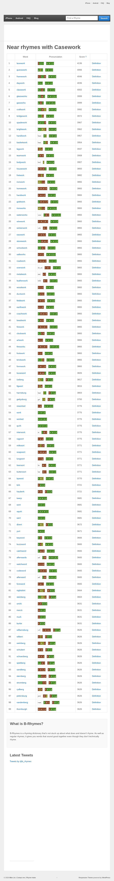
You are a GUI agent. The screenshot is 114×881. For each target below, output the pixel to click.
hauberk (20, 491)
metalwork (21, 274)
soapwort (21, 452)
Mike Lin (12, 877)
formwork (21, 366)
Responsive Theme (86, 877)
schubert (21, 649)
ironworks (21, 208)
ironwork (21, 182)
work (19, 412)
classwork (21, 90)
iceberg (20, 379)
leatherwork (22, 280)
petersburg (22, 696)
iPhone (87, 3)
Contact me (21, 877)
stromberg (21, 682)
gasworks (21, 103)
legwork (20, 149)
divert (19, 524)
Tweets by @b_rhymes (20, 761)
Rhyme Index (31, 877)
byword (20, 478)
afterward (21, 577)
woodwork (21, 287)
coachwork (22, 313)
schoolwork (22, 248)
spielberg (21, 663)
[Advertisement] (22, 816)
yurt (18, 531)
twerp (19, 498)
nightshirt (21, 590)
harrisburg (21, 393)
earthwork (21, 307)
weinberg (21, 643)
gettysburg (22, 399)
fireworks (21, 346)
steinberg (21, 597)
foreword (21, 584)
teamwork (21, 155)
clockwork (21, 333)
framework (22, 76)
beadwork (21, 320)
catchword (21, 551)
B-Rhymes (26, 7)
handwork (21, 195)
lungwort (21, 459)
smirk (19, 603)
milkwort (20, 445)
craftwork (21, 109)
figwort (20, 386)
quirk (19, 426)
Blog (108, 3)
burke (19, 623)
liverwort (20, 465)
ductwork (21, 294)
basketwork (22, 142)
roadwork (21, 261)
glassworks (22, 96)
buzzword (21, 544)
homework (21, 188)
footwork (21, 353)
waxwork (21, 234)
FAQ (102, 3)
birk (18, 485)
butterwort (21, 472)
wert (19, 518)
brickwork (21, 360)
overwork (21, 267)
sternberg (21, 676)
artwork (20, 340)
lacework (21, 63)
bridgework (22, 116)
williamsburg (22, 630)
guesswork (22, 70)
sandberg (21, 669)
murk (19, 617)
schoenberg (22, 656)
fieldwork (21, 300)
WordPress (106, 877)
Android (95, 3)
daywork (20, 83)
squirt (19, 511)
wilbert (20, 636)
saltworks (21, 254)
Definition (96, 63)
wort (19, 505)
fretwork (20, 175)
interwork (21, 432)
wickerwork (22, 228)
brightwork (21, 129)
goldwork (21, 201)
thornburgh (22, 709)
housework (22, 168)
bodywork (21, 162)
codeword (21, 570)
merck (19, 610)
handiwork (21, 136)
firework (20, 327)
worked (20, 419)
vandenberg (22, 702)
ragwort (20, 439)
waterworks (22, 215)
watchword (22, 564)
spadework (22, 122)
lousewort (21, 373)
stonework (21, 241)
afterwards (22, 557)
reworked (21, 406)
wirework (21, 221)
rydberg (20, 689)
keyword (20, 537)
